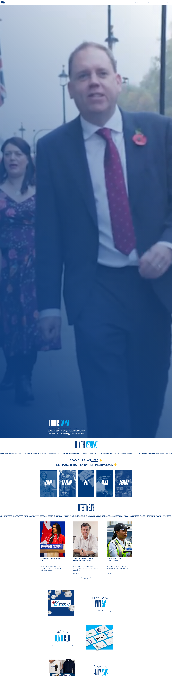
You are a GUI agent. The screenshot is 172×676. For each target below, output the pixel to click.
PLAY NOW (100, 610)
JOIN (167, 2)
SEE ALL (86, 578)
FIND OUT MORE (63, 645)
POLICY (157, 2)
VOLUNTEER (137, 2)
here (94, 460)
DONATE (147, 2)
